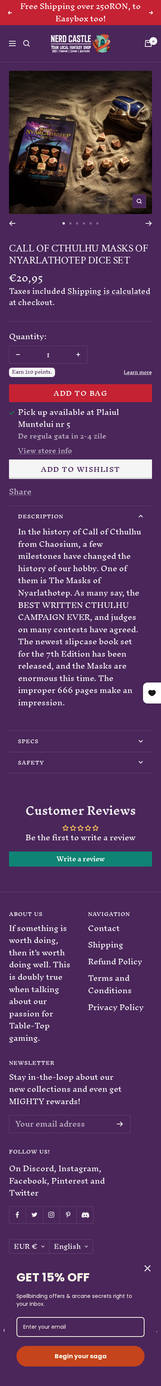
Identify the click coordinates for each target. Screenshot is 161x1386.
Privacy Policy (116, 1007)
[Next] (149, 223)
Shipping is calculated (109, 291)
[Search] (26, 43)
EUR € (25, 1246)
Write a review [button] (81, 859)
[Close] (148, 1268)
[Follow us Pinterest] (68, 1214)
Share (20, 492)
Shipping (105, 945)
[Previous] (12, 223)
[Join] (120, 1124)
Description (40, 516)
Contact (104, 928)
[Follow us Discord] (84, 1214)
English (67, 1246)
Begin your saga (81, 1356)
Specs (28, 741)
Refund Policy (115, 962)
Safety (31, 762)
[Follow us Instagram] (51, 1214)
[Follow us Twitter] (34, 1214)
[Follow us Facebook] (17, 1214)
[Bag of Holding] (148, 43)
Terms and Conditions (110, 984)
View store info (45, 451)
